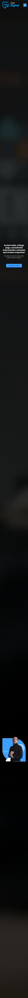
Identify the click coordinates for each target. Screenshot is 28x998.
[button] (14, 265)
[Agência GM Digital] (10, 5)
